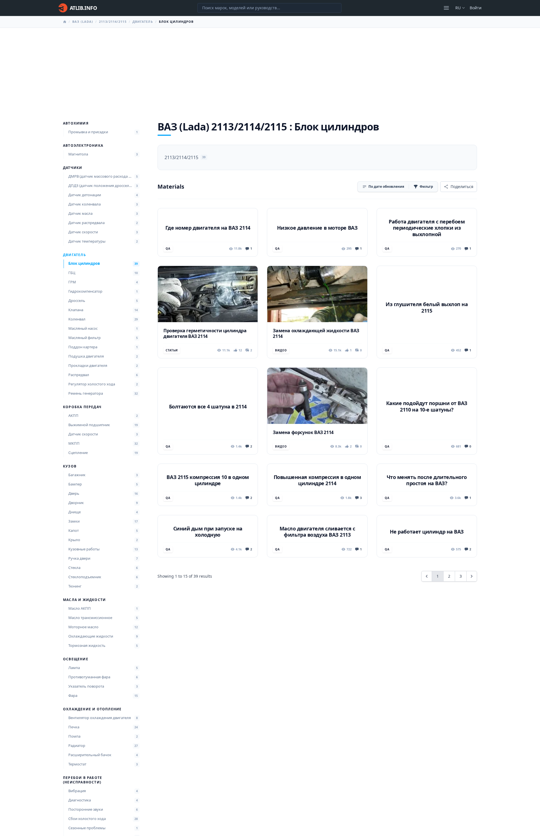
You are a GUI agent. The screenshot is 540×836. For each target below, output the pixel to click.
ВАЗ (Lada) (82, 21)
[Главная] (64, 21)
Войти (476, 7)
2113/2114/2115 (112, 21)
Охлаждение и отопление (92, 709)
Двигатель (142, 21)
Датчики (72, 168)
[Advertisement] (270, 70)
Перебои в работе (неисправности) (82, 780)
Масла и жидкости (84, 600)
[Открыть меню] (446, 7)
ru (458, 7)
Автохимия (76, 123)
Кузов (69, 466)
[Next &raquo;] (471, 576)
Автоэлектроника (83, 145)
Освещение (75, 659)
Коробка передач (82, 407)
